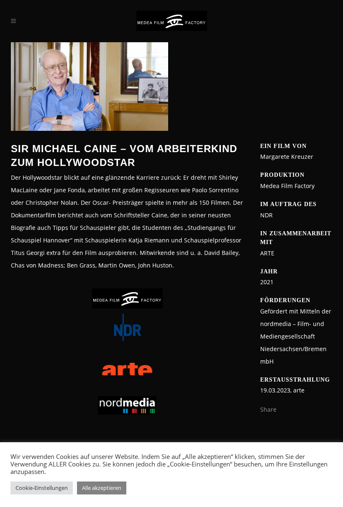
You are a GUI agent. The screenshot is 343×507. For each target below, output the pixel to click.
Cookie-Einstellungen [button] (41, 488)
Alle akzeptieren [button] (101, 488)
